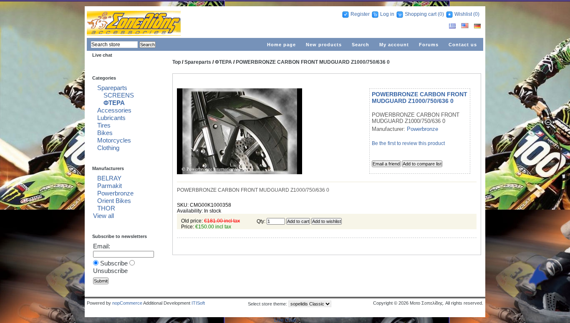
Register (360, 14)
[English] (465, 27)
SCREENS (118, 95)
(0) (441, 14)
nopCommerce (127, 302)
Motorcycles (114, 140)
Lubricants (111, 117)
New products (324, 44)
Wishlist (463, 14)
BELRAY (109, 178)
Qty (260, 221)
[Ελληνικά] (453, 27)
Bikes (105, 132)
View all (103, 215)
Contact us (463, 44)
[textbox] (114, 44)
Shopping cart (420, 14)
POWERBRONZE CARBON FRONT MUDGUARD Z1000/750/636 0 (313, 62)
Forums (429, 44)
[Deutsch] (477, 27)
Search (360, 44)
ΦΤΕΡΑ (114, 102)
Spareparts (112, 87)
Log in (387, 14)
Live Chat (285, 320)
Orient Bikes (114, 200)
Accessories (114, 110)
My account (394, 44)
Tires (104, 125)
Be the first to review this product (408, 143)
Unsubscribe (110, 270)
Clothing (108, 147)
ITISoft (198, 302)
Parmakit (109, 185)
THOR (106, 208)
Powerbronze (115, 193)
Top (176, 62)
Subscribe (114, 263)
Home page (281, 44)
